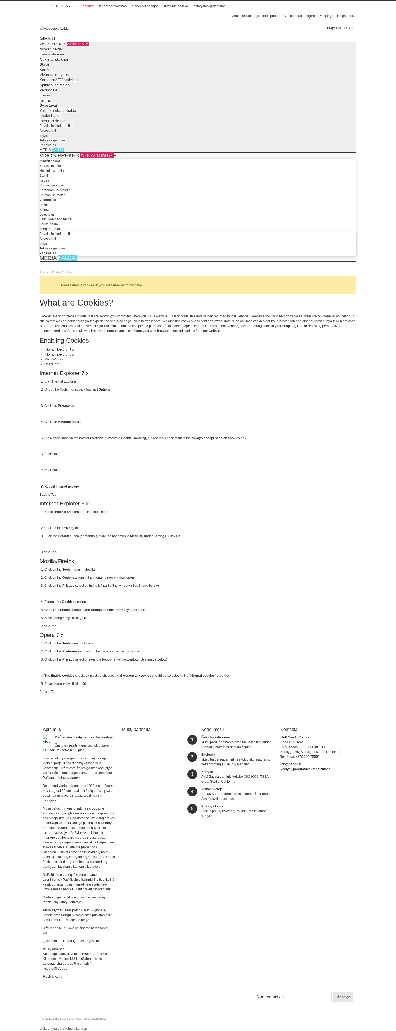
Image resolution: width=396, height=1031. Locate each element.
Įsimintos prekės (268, 16)
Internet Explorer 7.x (59, 350)
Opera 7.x (51, 364)
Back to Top (48, 495)
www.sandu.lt (52, 889)
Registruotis (346, 16)
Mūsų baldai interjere (299, 16)
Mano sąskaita (242, 16)
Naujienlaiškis (270, 997)
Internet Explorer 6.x (59, 354)
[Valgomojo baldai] (55, 28)
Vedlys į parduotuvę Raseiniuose (305, 769)
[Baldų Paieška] (240, 28)
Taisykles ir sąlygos (144, 6)
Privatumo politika (175, 6)
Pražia (44, 272)
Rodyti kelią (52, 976)
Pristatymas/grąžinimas (208, 6)
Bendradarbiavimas (112, 6)
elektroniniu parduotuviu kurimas (64, 1028)
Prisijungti (326, 16)
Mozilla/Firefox (55, 359)
